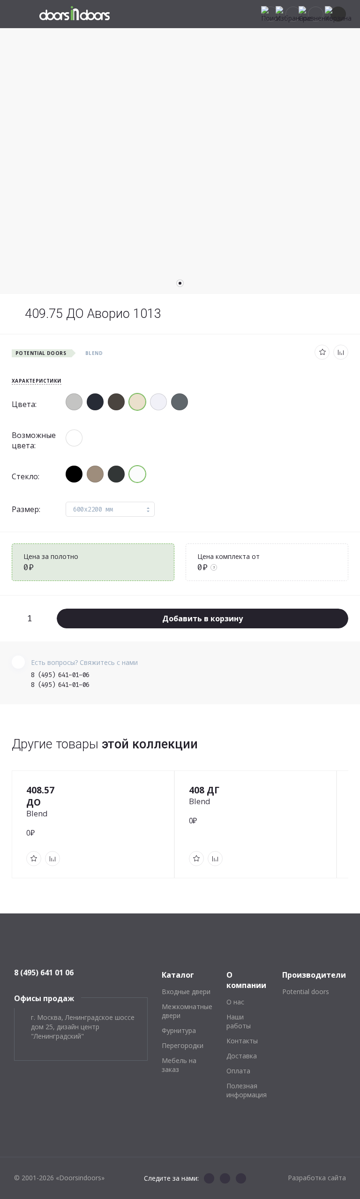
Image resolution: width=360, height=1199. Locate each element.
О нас (235, 1001)
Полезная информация (246, 1090)
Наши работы (238, 1021)
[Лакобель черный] (116, 474)
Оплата (238, 1070)
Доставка (241, 1055)
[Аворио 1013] (137, 401)
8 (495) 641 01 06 (44, 972)
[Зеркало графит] (74, 474)
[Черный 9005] (95, 401)
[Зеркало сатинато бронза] (95, 474)
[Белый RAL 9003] (158, 401)
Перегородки (182, 1045)
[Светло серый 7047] (74, 401)
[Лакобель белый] (137, 474)
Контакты (242, 1040)
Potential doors (305, 991)
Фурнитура (179, 1030)
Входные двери (186, 991)
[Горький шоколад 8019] (116, 401)
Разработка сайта (317, 1177)
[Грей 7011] (179, 401)
